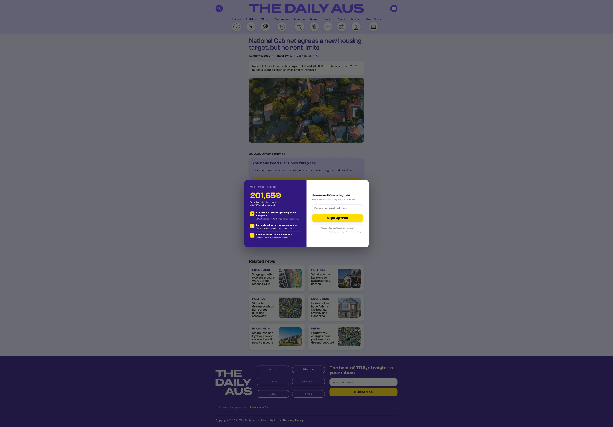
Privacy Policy (356, 232)
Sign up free (337, 218)
